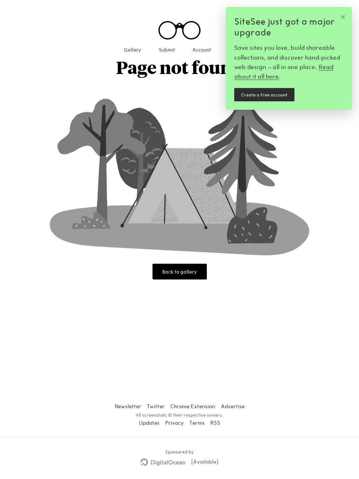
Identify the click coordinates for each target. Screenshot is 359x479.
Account (201, 49)
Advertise (233, 406)
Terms (197, 422)
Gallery (132, 49)
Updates (149, 422)
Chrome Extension (192, 406)
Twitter (156, 406)
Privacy (174, 422)
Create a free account (264, 95)
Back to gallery (179, 271)
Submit (167, 49)
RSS (215, 422)
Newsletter (128, 406)
